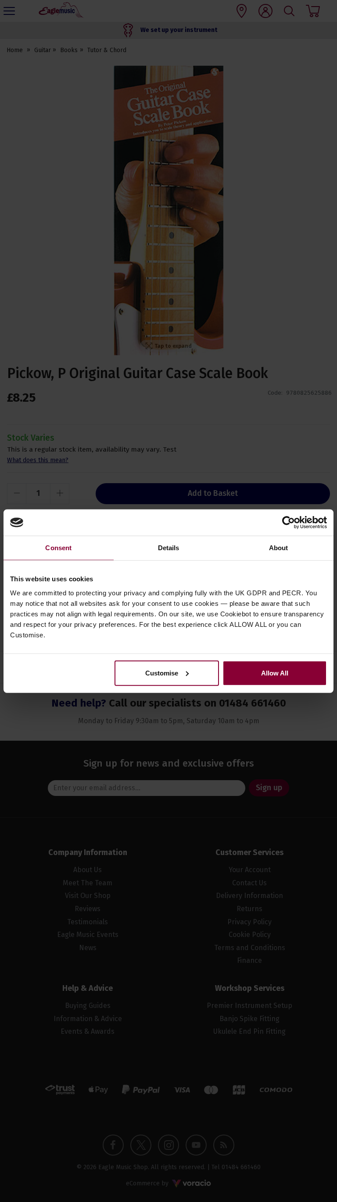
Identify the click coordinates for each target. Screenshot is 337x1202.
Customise (161, 672)
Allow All (274, 672)
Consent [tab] (58, 548)
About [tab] (278, 548)
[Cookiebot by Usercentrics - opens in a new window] (288, 522)
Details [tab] (168, 548)
